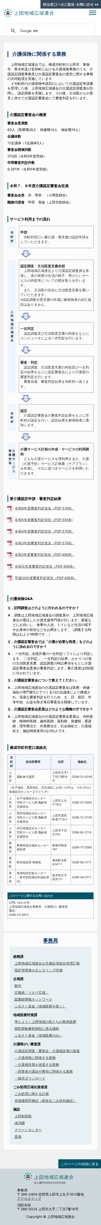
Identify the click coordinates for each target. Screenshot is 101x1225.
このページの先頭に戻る (80, 1164)
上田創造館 (23, 1116)
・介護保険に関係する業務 (35, 1058)
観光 (17, 985)
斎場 (17, 1137)
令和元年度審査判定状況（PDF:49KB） (45, 566)
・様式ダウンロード (29, 1078)
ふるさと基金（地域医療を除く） (40, 1006)
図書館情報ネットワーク (33, 999)
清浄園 (19, 1123)
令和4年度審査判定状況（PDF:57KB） (44, 531)
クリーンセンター (28, 1130)
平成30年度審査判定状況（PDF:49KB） (46, 578)
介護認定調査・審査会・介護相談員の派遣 (47, 1051)
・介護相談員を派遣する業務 (36, 1064)
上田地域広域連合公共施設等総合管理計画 (47, 963)
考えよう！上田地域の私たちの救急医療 (45, 1022)
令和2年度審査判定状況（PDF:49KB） (44, 554)
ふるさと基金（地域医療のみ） (38, 1035)
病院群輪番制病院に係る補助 (36, 1028)
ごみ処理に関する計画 (31, 1094)
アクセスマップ (29, 1198)
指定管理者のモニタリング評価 (38, 970)
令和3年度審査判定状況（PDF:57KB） (44, 543)
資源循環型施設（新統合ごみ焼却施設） (45, 1100)
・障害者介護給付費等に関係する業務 (43, 1071)
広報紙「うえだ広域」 (31, 992)
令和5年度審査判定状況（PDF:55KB (43, 520)
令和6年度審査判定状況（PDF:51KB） (44, 508)
